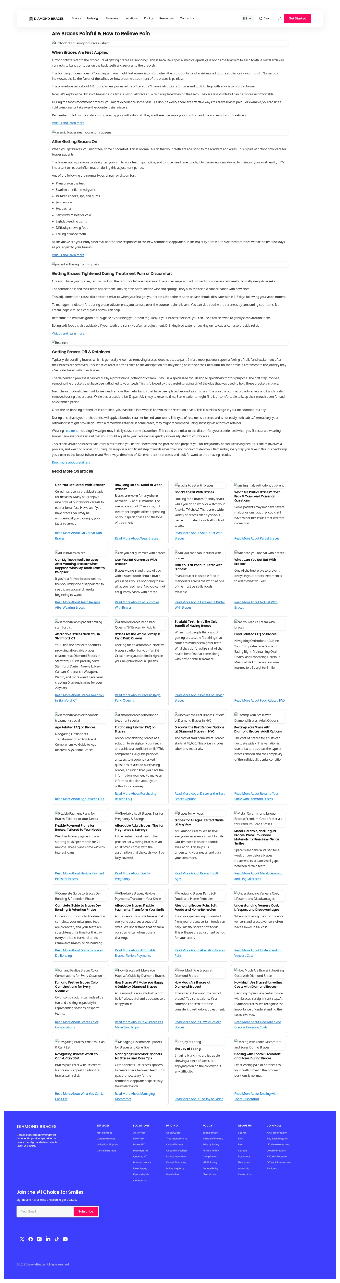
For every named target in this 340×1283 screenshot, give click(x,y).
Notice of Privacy (213, 1138)
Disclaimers (210, 1174)
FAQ (240, 1138)
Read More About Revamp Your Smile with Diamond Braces (256, 796)
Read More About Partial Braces (256, 538)
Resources (244, 1156)
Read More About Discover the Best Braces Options (200, 796)
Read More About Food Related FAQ (259, 700)
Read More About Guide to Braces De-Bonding (79, 953)
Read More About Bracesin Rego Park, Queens (138, 698)
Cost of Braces (175, 1144)
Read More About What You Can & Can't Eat (79, 1096)
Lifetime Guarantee (278, 1144)
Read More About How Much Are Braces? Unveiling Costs (257, 1024)
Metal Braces (104, 1132)
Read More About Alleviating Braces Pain (200, 953)
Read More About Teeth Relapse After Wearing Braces (77, 605)
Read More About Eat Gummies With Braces (137, 605)
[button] (266, 18)
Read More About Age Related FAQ (79, 799)
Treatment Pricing (177, 1138)
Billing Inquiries (175, 1168)
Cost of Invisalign (176, 1150)
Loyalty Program (276, 1150)
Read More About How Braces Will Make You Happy (139, 1024)
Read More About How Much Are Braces (198, 1024)
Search (242, 1132)
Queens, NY (140, 1156)
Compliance (210, 1156)
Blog (240, 1144)
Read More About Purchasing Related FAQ (135, 796)
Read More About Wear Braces (136, 538)
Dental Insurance (176, 1156)
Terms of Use (210, 1132)
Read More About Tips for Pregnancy (133, 876)
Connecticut (140, 1180)
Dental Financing (176, 1162)
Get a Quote (173, 1132)
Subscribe (85, 1211)
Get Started (297, 18)
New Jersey (140, 1168)
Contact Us (244, 1174)
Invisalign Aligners (107, 1144)
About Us (243, 1168)
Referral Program (277, 1156)
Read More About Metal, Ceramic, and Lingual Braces (258, 876)
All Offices (139, 1132)
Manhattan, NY (142, 1162)
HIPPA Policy (210, 1162)
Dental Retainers (106, 1150)
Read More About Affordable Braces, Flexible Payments (135, 953)
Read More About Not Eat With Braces (255, 605)
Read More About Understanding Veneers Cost (257, 953)
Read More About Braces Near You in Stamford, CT (79, 698)
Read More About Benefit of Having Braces (200, 698)
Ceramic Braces (106, 1138)
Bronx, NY (138, 1144)
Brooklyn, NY (140, 1150)
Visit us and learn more (68, 123)
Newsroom (244, 1162)
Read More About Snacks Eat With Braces (199, 535)
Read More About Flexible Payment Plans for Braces (79, 876)
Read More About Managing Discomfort (135, 1096)
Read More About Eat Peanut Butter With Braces (200, 605)
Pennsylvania (141, 1174)
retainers (71, 430)
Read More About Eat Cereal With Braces (78, 535)
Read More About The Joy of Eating (199, 1099)
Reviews (272, 1168)
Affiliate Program (277, 1132)
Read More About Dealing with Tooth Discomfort (255, 1096)
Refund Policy (211, 1150)
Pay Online (172, 1174)
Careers (243, 1150)
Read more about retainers (71, 462)
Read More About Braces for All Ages (197, 876)
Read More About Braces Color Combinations (76, 1024)
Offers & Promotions (279, 1162)
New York (138, 1138)
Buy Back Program (277, 1138)
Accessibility (210, 1168)
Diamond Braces (36, 1264)
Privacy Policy (211, 1144)
